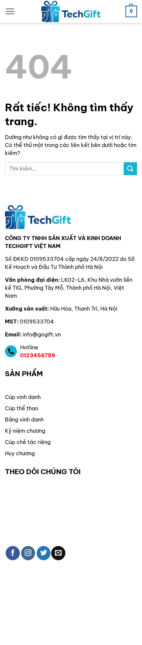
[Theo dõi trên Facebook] (13, 553)
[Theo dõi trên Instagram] (28, 553)
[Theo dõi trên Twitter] (44, 553)
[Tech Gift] (71, 11)
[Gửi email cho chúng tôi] (58, 553)
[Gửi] (130, 168)
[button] (10, 11)
